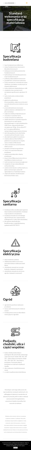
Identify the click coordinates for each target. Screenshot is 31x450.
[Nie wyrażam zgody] (29, 445)
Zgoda (15, 447)
